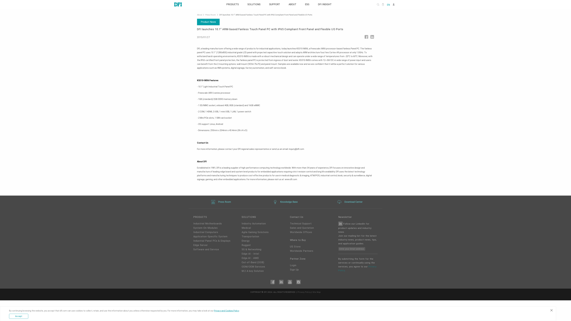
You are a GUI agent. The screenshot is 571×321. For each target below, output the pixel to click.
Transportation (250, 236)
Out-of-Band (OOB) (253, 262)
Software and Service (206, 249)
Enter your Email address (351, 249)
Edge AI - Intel (250, 253)
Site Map (317, 292)
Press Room (210, 15)
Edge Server (200, 245)
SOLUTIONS (252, 4)
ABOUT (293, 4)
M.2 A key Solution (253, 271)
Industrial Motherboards (207, 223)
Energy (246, 240)
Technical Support (301, 223)
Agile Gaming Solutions (255, 232)
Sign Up (294, 269)
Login (293, 265)
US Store (295, 246)
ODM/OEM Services (253, 266)
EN (388, 4)
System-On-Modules (205, 227)
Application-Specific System (210, 236)
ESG (308, 4)
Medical (246, 227)
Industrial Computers (205, 232)
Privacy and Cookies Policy (226, 311)
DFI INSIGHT (327, 4)
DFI (265, 292)
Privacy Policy (304, 292)
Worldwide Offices (301, 232)
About (199, 15)
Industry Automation (254, 223)
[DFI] (178, 4)
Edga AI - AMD (250, 258)
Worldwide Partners (301, 251)
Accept (18, 316)
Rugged (246, 245)
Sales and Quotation (302, 227)
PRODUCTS (230, 4)
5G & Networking (251, 249)
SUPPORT (274, 4)
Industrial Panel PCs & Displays (211, 240)
